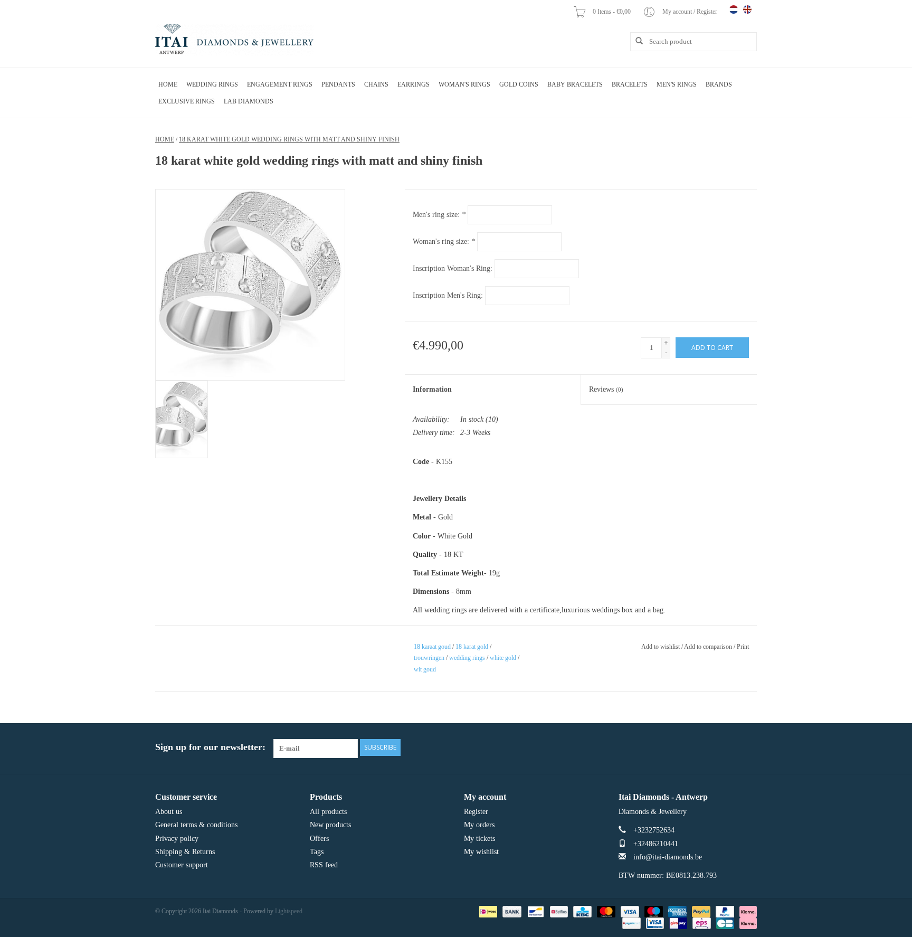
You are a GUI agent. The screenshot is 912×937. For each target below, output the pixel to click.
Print (743, 646)
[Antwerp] (234, 39)
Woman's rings (464, 84)
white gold (503, 657)
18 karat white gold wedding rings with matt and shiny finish (289, 139)
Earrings (413, 84)
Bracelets (630, 84)
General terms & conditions (196, 825)
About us (168, 812)
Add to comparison (709, 646)
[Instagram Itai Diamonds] (748, 747)
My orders (479, 825)
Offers (319, 839)
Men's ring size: (439, 215)
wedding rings (467, 657)
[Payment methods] (487, 911)
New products (330, 825)
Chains (376, 84)
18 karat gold (471, 646)
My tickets (479, 839)
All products (328, 812)
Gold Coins (518, 84)
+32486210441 (655, 844)
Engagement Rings (279, 84)
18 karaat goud (432, 646)
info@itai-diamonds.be (667, 857)
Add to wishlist (660, 646)
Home (167, 84)
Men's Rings (677, 84)
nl (733, 9)
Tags (317, 852)
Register (476, 812)
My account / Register (690, 11)
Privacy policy (176, 839)
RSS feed (324, 865)
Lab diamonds (248, 101)
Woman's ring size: (444, 241)
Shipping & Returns (185, 852)
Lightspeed (288, 911)
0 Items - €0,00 (612, 11)
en (747, 9)
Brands (719, 84)
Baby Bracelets (575, 84)
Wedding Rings (212, 84)
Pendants (338, 84)
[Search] (635, 41)
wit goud (425, 669)
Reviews (606, 389)
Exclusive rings (186, 101)
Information (432, 389)
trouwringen (429, 657)
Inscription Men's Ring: (448, 295)
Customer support (181, 865)
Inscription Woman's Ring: (452, 268)
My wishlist (481, 852)
